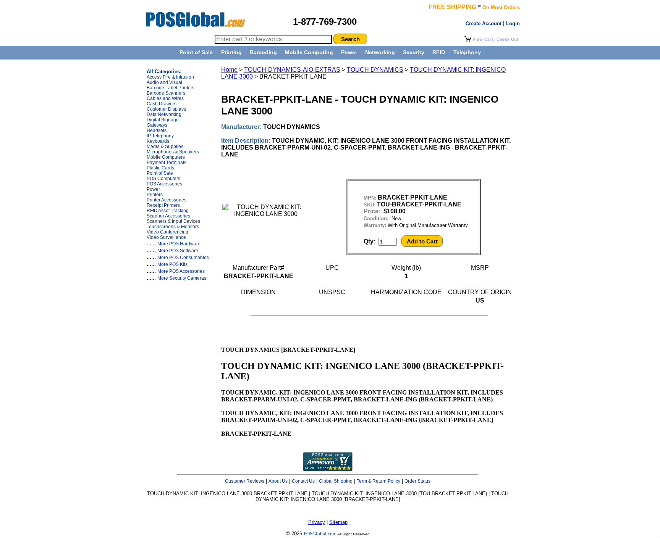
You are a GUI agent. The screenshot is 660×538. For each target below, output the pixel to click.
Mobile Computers (166, 157)
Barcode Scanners (166, 93)
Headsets (157, 130)
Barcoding (263, 52)
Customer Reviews (244, 481)
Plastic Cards (160, 168)
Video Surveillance (166, 237)
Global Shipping (336, 481)
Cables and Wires (165, 98)
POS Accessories (164, 184)
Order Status (417, 481)
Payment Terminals (166, 162)
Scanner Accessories (168, 216)
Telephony (467, 52)
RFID (438, 52)
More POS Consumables (183, 257)
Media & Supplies (165, 146)
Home (229, 69)
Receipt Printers (163, 205)
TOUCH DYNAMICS (375, 69)
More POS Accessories (181, 271)
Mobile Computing (309, 52)
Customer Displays (166, 109)
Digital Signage (163, 119)
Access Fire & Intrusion (170, 77)
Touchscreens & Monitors (173, 226)
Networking (380, 52)
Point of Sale (196, 52)
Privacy (316, 522)
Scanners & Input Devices (173, 221)
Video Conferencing (167, 232)
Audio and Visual (164, 82)
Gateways (157, 125)
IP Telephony (160, 136)
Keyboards (158, 141)
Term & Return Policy (378, 481)
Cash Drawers (161, 103)
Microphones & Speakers (173, 152)
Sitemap (338, 522)
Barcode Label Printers (170, 87)
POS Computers (163, 178)
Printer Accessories (166, 200)
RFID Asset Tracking (168, 210)
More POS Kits (172, 264)
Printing (231, 52)
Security (413, 52)
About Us (278, 481)
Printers (155, 194)
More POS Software (177, 250)
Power (349, 52)
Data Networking (164, 114)
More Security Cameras (181, 278)
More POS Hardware (179, 243)
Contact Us (303, 481)
